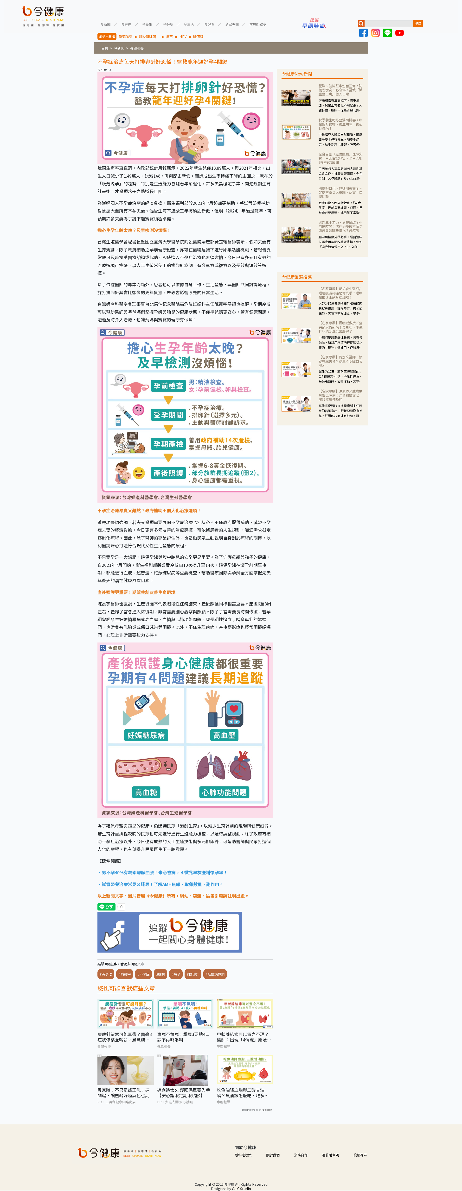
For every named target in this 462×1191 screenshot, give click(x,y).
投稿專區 (360, 1154)
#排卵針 (193, 974)
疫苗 (169, 36)
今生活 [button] (189, 23)
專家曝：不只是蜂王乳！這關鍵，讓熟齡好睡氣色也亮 (123, 1092)
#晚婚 (160, 974)
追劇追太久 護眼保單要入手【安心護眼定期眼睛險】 (183, 1092)
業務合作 (301, 1154)
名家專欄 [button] (232, 23)
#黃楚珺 (106, 974)
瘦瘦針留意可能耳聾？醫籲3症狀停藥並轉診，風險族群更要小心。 (124, 1037)
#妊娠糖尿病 (215, 974)
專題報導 (137, 47)
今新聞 (119, 47)
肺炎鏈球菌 (149, 36)
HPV (183, 36)
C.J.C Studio (241, 1188)
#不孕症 (143, 974)
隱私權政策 (243, 1154)
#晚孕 (176, 974)
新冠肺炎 (125, 36)
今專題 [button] (126, 23)
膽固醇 (198, 36)
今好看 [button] (209, 23)
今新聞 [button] (105, 23)
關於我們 (273, 1154)
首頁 (104, 47)
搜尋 (418, 23)
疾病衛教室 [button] (257, 23)
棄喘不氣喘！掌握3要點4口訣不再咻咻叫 (183, 1037)
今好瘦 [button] (168, 23)
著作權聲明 (330, 1154)
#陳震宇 (125, 974)
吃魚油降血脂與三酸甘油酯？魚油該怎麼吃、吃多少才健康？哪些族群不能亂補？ (243, 1092)
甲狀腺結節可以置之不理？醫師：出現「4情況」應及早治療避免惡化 (244, 1037)
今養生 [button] (147, 23)
